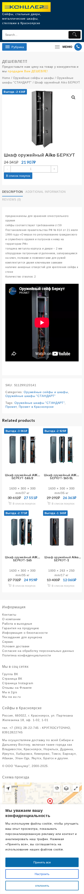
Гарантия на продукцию (20, 628)
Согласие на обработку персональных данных (38, 650)
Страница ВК (12, 678)
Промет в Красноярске (36, 406)
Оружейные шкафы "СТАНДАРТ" (30, 396)
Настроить (42, 874)
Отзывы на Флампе (17, 687)
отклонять (42, 885)
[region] (42, 849)
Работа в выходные (17, 623)
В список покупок (18, 175)
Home (6, 78)
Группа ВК (10, 674)
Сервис (7, 641)
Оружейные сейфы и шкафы (33, 78)
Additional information (45, 191)
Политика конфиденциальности (26, 655)
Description (12, 191)
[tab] (13, 192)
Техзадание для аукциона (22, 637)
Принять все (42, 862)
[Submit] (74, 35)
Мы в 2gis (9, 692)
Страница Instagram (17, 683)
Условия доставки (16, 646)
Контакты (9, 614)
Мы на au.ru (11, 696)
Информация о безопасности (25, 632)
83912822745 (12, 732)
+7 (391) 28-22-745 (24, 727)
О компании (11, 619)
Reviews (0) (11, 199)
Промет (11, 406)
